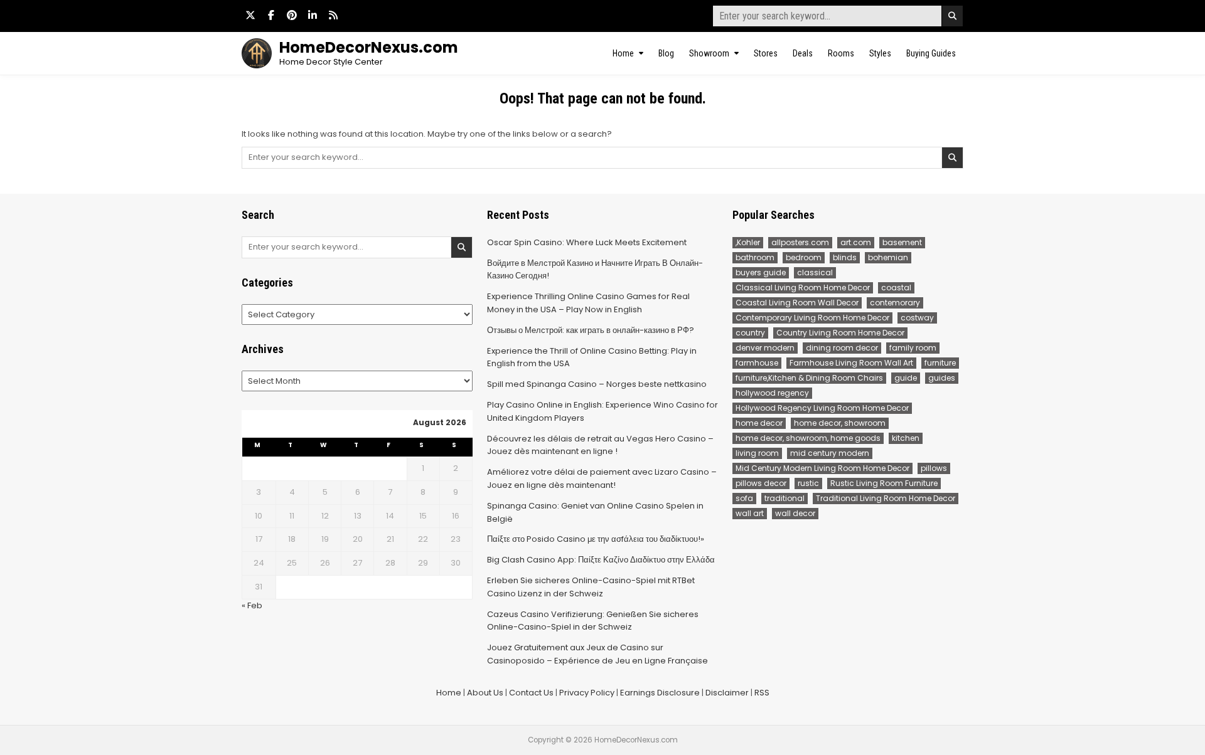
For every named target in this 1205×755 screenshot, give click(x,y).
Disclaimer (727, 693)
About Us (485, 693)
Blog (666, 53)
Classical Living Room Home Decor (803, 287)
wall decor (795, 513)
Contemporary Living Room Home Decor (812, 317)
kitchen (905, 438)
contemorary (895, 302)
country (750, 332)
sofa (744, 498)
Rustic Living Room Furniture (884, 483)
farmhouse (757, 362)
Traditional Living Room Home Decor (885, 498)
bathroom (755, 257)
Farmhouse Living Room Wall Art (851, 362)
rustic (808, 483)
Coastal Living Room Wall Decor (797, 302)
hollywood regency (772, 393)
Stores (766, 53)
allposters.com (800, 242)
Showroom (709, 53)
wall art (750, 513)
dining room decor (842, 347)
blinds (845, 257)
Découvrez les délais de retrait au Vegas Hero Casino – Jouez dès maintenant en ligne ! (600, 445)
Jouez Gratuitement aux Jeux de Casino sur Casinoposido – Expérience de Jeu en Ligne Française (597, 654)
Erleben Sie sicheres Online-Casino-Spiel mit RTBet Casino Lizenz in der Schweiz (591, 586)
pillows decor (761, 483)
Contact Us (531, 693)
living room (757, 453)
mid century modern (829, 453)
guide (905, 377)
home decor (759, 423)
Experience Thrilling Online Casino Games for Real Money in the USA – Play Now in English (588, 302)
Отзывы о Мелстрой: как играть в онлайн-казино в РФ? (590, 330)
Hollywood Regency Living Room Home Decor (822, 408)
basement (902, 242)
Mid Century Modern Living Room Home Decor (822, 468)
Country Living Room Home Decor (840, 332)
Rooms (841, 53)
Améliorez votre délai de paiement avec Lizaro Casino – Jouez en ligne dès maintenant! (602, 478)
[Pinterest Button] (292, 15)
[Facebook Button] (271, 15)
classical (815, 272)
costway (917, 317)
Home (623, 53)
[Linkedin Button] (312, 15)
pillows (934, 468)
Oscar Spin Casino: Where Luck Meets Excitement (587, 242)
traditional (784, 498)
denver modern (765, 347)
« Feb (252, 605)
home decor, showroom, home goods (808, 438)
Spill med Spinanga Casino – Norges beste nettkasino (597, 384)
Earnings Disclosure (660, 693)
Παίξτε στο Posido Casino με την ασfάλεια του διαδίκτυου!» (595, 539)
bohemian (888, 257)
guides (941, 377)
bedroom (804, 257)
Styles (880, 53)
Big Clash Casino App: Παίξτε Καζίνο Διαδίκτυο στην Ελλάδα (601, 560)
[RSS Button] (333, 15)
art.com (855, 242)
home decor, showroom (840, 423)
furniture (940, 362)
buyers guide (761, 272)
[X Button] (250, 15)
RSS (761, 693)
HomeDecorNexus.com (368, 47)
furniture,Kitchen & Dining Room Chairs (809, 377)
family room (912, 347)
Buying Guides (931, 53)
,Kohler (748, 242)
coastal (896, 287)
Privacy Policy (586, 693)
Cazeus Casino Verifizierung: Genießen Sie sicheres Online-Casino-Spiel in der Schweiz (593, 620)
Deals (803, 53)
